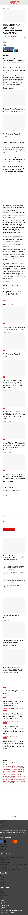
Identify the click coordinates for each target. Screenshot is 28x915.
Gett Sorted (3, 882)
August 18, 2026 (18, 721)
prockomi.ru (3, 849)
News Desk (13, 36)
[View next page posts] (3, 140)
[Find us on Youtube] (12, 841)
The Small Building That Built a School (12, 762)
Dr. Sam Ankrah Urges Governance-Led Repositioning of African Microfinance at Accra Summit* (14, 776)
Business (5, 710)
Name (4, 508)
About (1, 890)
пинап (1, 822)
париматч (2, 824)
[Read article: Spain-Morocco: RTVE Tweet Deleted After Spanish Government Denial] (14, 630)
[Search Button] (26, 2)
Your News (2, 877)
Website (5, 521)
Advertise (2, 879)
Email (4, 515)
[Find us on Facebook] (1, 841)
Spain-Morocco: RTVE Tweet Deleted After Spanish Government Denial (13, 643)
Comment (5, 495)
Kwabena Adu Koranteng (9, 708)
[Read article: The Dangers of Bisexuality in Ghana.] (14, 123)
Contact (2, 897)
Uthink (13, 912)
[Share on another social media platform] (17, 50)
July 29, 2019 (7, 38)
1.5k (10, 332)
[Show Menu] (1, 2)
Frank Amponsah (7, 736)
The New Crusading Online (11, 910)
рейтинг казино (4, 825)
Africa (4, 697)
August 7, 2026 (5, 421)
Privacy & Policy (3, 895)
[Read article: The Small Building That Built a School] (14, 605)
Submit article (3, 875)
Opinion (4, 687)
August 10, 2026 (6, 332)
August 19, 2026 (18, 708)
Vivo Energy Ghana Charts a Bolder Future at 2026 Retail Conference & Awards (12, 670)
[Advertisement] (14, 190)
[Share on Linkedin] (15, 50)
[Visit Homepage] (14, 2)
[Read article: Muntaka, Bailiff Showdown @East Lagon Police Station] (14, 546)
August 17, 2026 (14, 736)
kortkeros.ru (3, 848)
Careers (2, 894)
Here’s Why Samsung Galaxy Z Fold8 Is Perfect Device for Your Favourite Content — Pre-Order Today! (14, 781)
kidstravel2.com (4, 846)
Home (4, 8)
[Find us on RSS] (15, 841)
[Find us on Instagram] (8, 841)
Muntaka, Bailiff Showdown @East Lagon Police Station (10, 557)
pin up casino (3, 820)
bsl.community (3, 844)
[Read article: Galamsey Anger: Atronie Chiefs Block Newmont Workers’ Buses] (14, 98)
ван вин (2, 827)
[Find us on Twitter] (5, 841)
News (8, 8)
